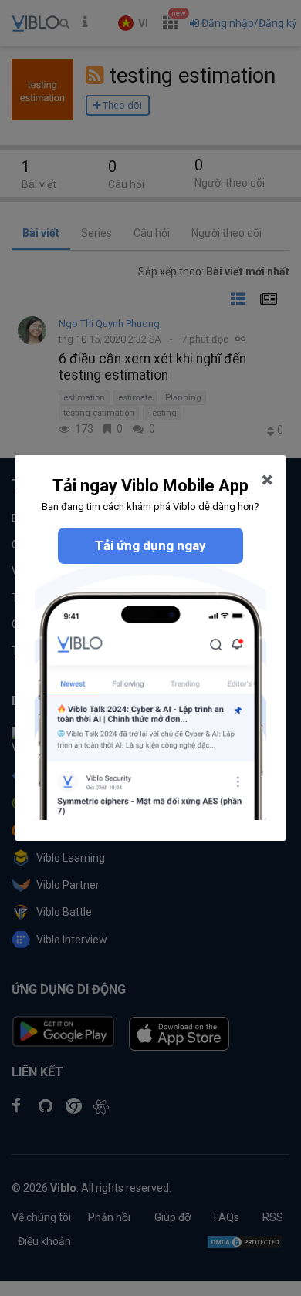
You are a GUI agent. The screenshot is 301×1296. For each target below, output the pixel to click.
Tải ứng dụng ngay (150, 545)
